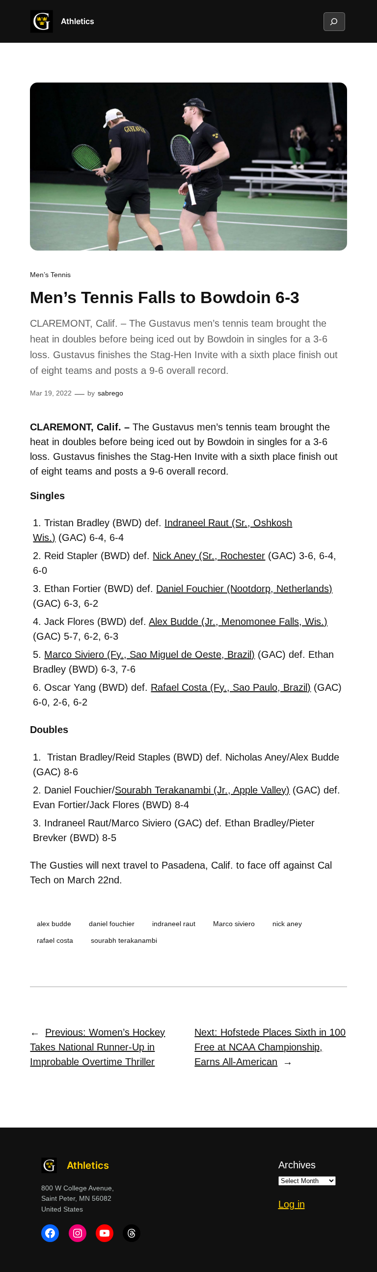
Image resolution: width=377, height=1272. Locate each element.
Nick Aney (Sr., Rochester (209, 555)
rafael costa (55, 940)
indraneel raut (173, 924)
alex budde (54, 924)
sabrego (110, 393)
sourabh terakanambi (124, 940)
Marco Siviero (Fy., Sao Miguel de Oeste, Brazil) (149, 654)
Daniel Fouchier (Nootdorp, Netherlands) (244, 588)
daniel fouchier (112, 924)
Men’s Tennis (50, 275)
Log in (291, 1204)
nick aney (287, 924)
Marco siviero (234, 924)
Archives (297, 1164)
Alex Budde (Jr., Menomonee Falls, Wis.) (238, 621)
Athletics (77, 21)
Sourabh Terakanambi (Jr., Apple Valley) (202, 790)
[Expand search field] (334, 21)
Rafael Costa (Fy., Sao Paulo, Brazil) (231, 687)
